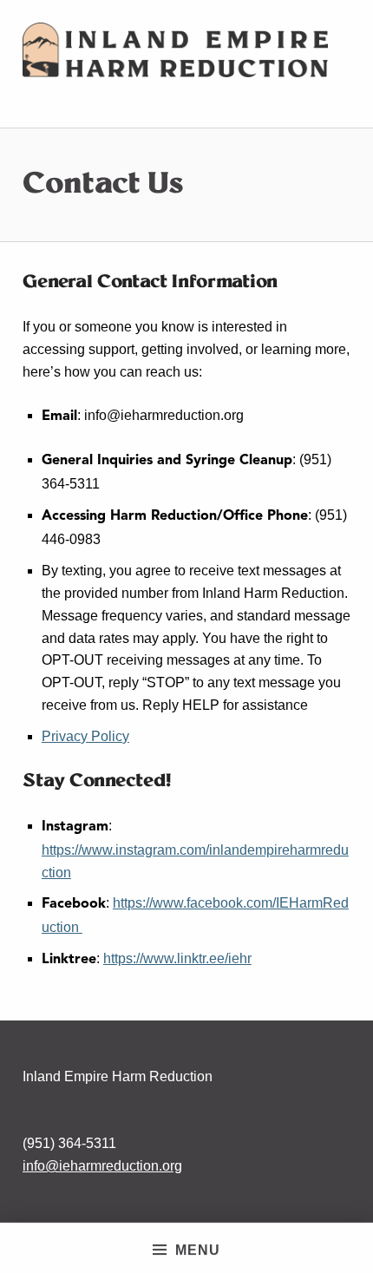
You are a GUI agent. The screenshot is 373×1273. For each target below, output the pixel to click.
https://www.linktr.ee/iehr (177, 958)
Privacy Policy (85, 736)
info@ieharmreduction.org (102, 1165)
